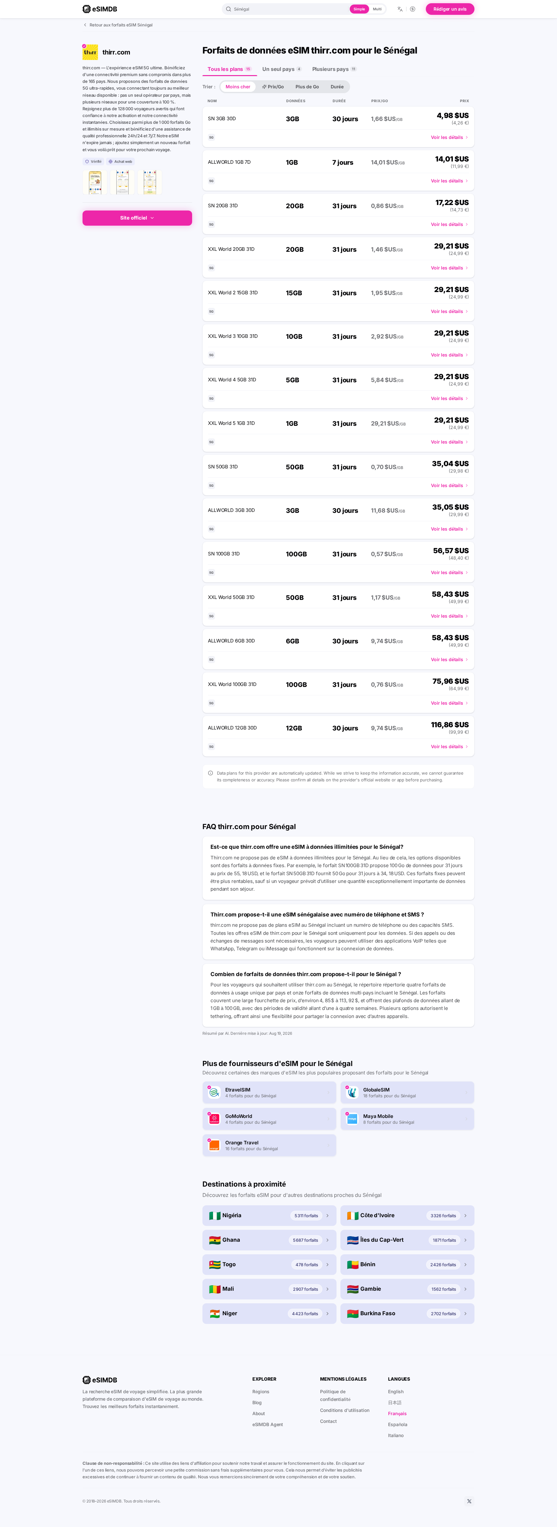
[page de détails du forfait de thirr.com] (149, 182)
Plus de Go (307, 86)
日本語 (395, 1402)
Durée (337, 86)
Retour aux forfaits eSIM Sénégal (121, 24)
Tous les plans (229, 69)
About (258, 1413)
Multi (377, 9)
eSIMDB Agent (267, 1424)
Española (397, 1424)
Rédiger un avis (450, 9)
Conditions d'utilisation (344, 1410)
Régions (260, 1391)
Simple (359, 9)
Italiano (396, 1435)
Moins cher (238, 86)
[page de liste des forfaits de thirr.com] (122, 182)
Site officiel (133, 218)
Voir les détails (447, 137)
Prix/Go (276, 86)
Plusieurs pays (333, 69)
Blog (257, 1402)
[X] (469, 1501)
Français (397, 1413)
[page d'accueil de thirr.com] (95, 182)
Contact (328, 1421)
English (396, 1391)
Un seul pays (281, 69)
